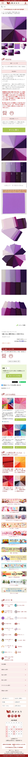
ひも (19, 623)
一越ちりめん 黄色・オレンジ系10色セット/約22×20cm (20, 470)
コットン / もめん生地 (8, 605)
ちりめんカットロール (9, 629)
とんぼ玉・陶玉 (21, 640)
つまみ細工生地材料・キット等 (8, 611)
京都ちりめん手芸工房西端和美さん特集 (9, 658)
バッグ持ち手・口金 (9, 646)
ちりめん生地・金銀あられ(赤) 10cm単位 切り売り (8, 470)
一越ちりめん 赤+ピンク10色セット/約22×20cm (8, 489)
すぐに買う (14, 130)
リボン (19, 629)
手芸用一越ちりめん (16, 12)
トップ (2, 12)
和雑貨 (19, 652)
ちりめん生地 (8, 12)
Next (24, 32)
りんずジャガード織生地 (9, 618)
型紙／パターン (8, 652)
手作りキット (21, 634)
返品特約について (5, 388)
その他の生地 (8, 623)
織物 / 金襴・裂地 (22, 611)
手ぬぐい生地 (8, 634)
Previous (4, 32)
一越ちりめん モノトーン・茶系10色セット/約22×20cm (20, 489)
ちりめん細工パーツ (9, 640)
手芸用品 (20, 646)
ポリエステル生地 (22, 618)
